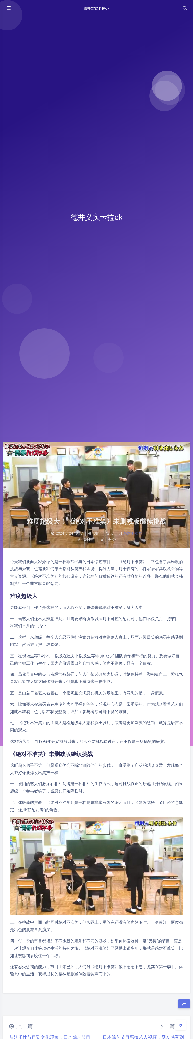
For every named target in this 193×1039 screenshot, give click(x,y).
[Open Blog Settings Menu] (180, 1025)
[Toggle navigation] (184, 8)
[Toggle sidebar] (8, 8)
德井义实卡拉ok (96, 8)
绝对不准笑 (132, 533)
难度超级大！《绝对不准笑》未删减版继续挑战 (97, 521)
